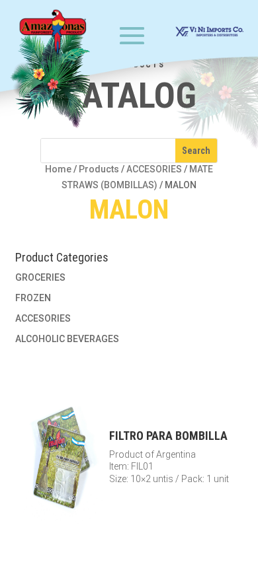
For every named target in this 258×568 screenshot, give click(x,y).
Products (99, 169)
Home (58, 169)
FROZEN (33, 298)
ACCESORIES (154, 169)
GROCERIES (40, 277)
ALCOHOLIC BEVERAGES (67, 339)
